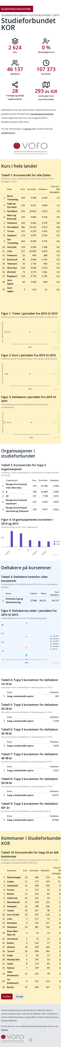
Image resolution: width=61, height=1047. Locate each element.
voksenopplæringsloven (41, 113)
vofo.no (27, 128)
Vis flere (7, 996)
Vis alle (19, 996)
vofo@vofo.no (8, 132)
